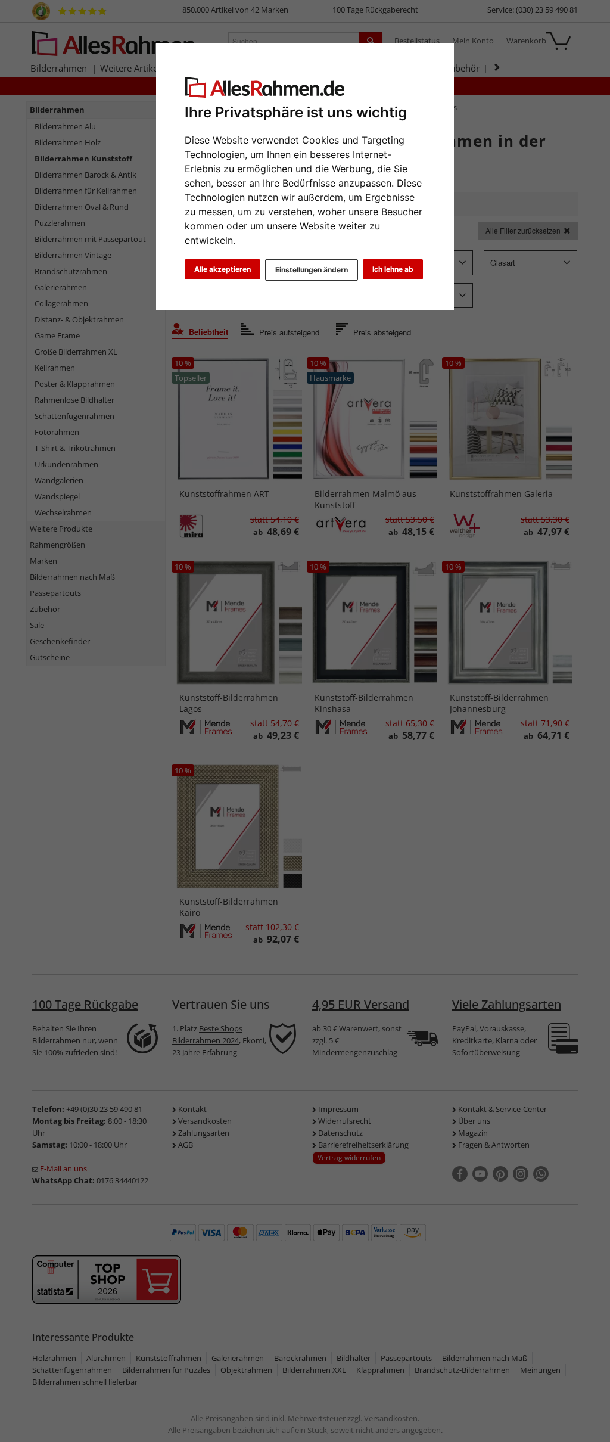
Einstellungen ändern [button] (311, 269)
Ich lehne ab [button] (392, 269)
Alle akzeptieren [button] (222, 269)
